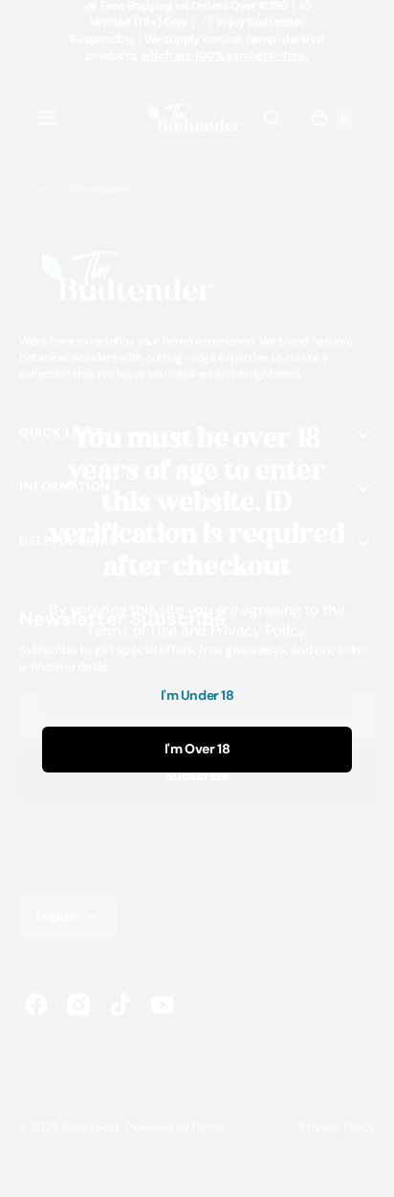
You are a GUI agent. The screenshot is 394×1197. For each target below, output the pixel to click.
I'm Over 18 (197, 748)
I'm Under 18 (197, 695)
